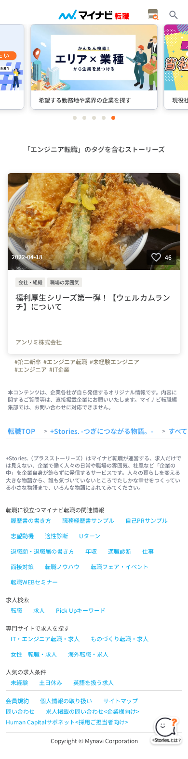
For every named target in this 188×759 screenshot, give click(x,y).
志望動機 (22, 535)
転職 (16, 610)
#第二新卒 (27, 362)
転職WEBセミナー (34, 582)
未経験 (19, 682)
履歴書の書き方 (31, 520)
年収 (91, 551)
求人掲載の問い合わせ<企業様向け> (92, 711)
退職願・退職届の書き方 (42, 551)
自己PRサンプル (146, 520)
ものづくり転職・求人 (119, 638)
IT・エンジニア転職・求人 (45, 638)
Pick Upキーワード (81, 610)
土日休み (50, 682)
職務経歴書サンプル (88, 520)
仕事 (148, 551)
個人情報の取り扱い (66, 700)
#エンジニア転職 (65, 362)
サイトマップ (120, 700)
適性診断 (56, 535)
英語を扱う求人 (93, 682)
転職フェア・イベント (119, 566)
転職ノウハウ (62, 566)
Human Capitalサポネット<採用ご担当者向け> (67, 722)
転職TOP (21, 431)
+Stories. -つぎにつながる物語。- (101, 431)
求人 (39, 610)
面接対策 (22, 566)
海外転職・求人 (88, 654)
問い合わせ (20, 711)
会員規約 (17, 700)
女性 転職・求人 (34, 654)
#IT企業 (59, 369)
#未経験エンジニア (114, 362)
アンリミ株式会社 (38, 342)
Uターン (89, 535)
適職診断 (119, 551)
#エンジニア (30, 369)
